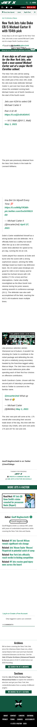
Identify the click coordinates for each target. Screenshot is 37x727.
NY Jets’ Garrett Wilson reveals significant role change (15, 542)
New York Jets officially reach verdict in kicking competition (17, 556)
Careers (21, 715)
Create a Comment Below (19, 476)
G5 (35, 12)
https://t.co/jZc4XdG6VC (17, 114)
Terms (12, 719)
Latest (19, 12)
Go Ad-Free (31, 7)
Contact (13, 715)
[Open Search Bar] (27, 2)
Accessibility (30, 719)
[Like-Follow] (11, 7)
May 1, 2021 (11, 124)
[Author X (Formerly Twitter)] (31, 517)
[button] (3, 7)
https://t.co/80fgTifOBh (16, 207)
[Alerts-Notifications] (7, 7)
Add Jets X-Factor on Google (19, 479)
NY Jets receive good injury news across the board (17, 563)
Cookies (20, 719)
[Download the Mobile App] (2, 7)
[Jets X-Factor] (9, 2)
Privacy (5, 719)
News (15, 18)
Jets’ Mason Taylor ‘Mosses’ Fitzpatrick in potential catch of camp (18, 549)
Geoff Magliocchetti (21, 45)
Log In (24, 7)
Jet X (4, 18)
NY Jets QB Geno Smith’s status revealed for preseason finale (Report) (13, 501)
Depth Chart (27, 12)
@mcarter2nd (12, 396)
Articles (9, 18)
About (5, 715)
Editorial (30, 715)
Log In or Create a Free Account (14, 613)
